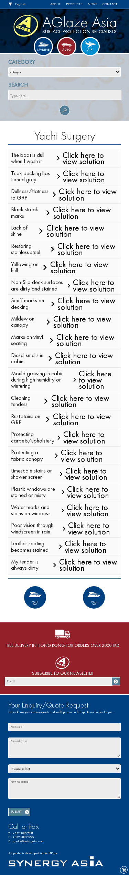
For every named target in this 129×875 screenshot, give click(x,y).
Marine (43, 50)
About (55, 4)
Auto (66, 50)
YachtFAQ (35, 603)
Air (90, 50)
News (92, 4)
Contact (110, 4)
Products (74, 4)
